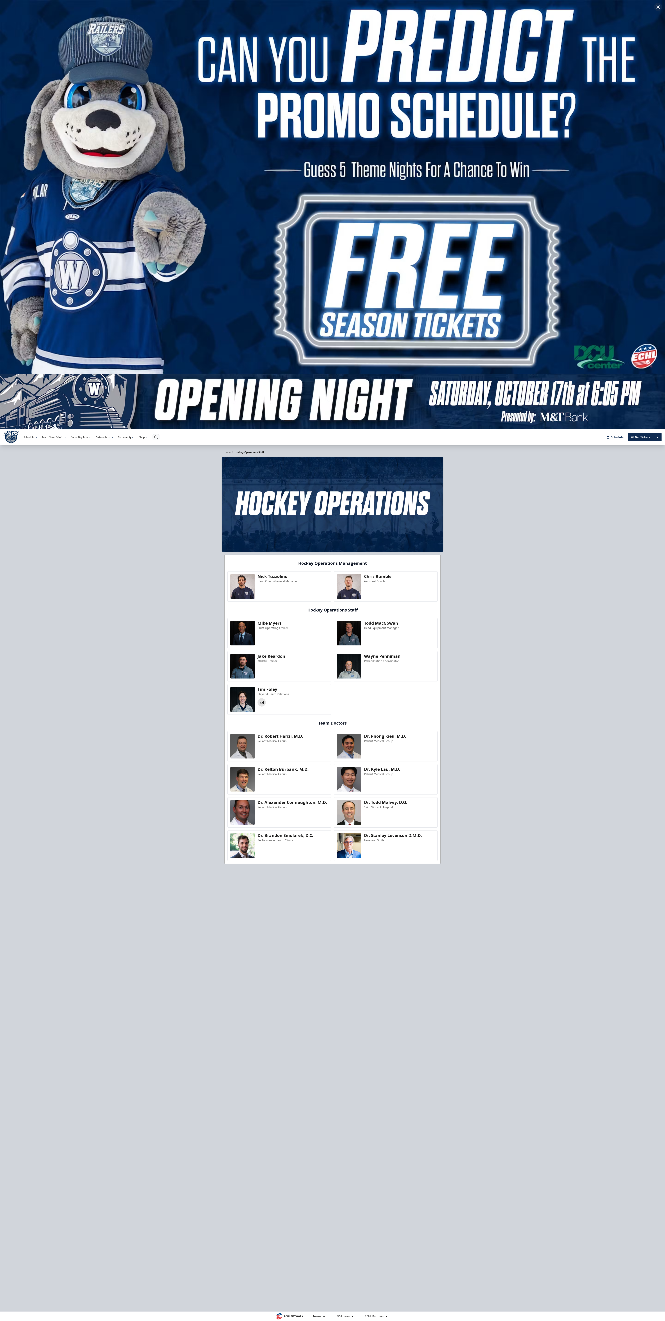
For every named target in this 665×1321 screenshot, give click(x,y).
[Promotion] (332, 401)
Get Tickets (642, 437)
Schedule (29, 437)
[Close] (658, 7)
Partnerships (102, 437)
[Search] (156, 437)
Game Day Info (79, 437)
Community (124, 437)
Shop (142, 437)
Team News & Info (52, 437)
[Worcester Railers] (11, 437)
